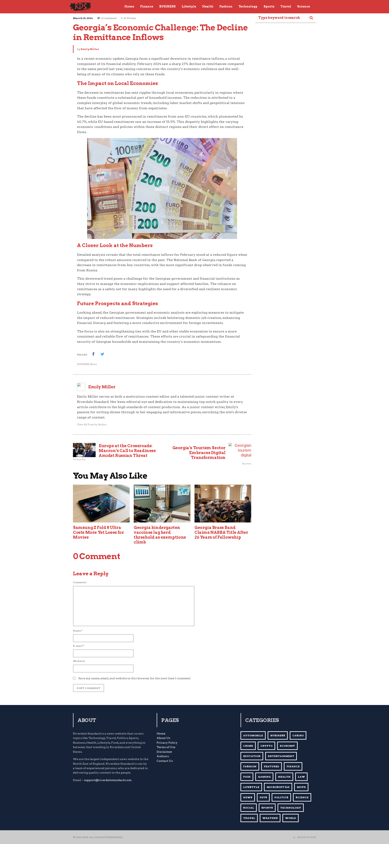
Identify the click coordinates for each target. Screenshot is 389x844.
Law (301, 776)
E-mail (78, 645)
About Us (163, 738)
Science (302, 797)
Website (79, 660)
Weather (270, 818)
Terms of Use (166, 747)
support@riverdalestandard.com (107, 780)
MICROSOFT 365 (278, 787)
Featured (271, 766)
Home (161, 733)
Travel (249, 818)
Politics (281, 797)
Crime (248, 745)
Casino (298, 735)
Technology (290, 807)
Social (248, 807)
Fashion (249, 766)
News (93, 364)
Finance (293, 766)
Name (78, 630)
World (290, 818)
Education (252, 756)
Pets (263, 797)
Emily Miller (90, 49)
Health (284, 776)
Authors (163, 756)
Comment (80, 582)
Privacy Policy (167, 742)
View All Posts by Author (92, 424)
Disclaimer (164, 751)
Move (301, 787)
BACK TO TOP (306, 837)
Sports (267, 807)
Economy (287, 745)
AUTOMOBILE (253, 735)
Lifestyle (251, 787)
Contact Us (165, 760)
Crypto (266, 745)
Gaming (264, 776)
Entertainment (281, 756)
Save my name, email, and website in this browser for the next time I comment (134, 678)
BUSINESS (83, 364)
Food (247, 776)
